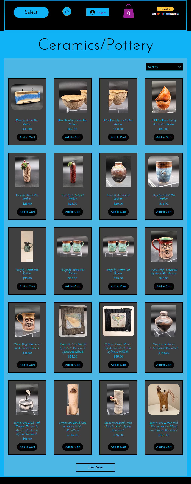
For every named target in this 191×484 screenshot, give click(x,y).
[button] (128, 11)
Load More (95, 467)
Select (31, 12)
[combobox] (164, 67)
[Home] (66, 11)
